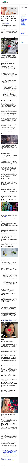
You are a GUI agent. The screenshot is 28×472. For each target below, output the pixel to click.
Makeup (6, 459)
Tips (11, 459)
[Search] (26, 7)
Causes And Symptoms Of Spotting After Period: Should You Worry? (23, 24)
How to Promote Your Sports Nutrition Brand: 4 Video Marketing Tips (23, 16)
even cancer (6, 216)
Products (25, 2)
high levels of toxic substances (7, 320)
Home (18, 2)
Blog (2, 459)
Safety (10, 459)
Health (21, 2)
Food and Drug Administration (9, 316)
